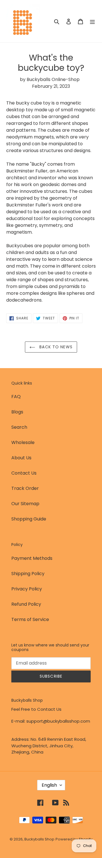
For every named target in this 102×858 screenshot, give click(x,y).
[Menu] (92, 21)
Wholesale (23, 442)
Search (19, 427)
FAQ (16, 396)
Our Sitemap (25, 503)
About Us (21, 457)
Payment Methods (31, 558)
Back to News (55, 347)
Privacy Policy (26, 589)
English (49, 785)
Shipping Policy (27, 573)
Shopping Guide (28, 519)
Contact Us (24, 473)
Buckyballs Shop (39, 839)
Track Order (25, 488)
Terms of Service (30, 619)
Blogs (17, 412)
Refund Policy (26, 604)
